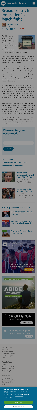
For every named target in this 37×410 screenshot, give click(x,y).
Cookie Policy (19, 396)
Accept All (18, 402)
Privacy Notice (8, 397)
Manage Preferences (18, 406)
